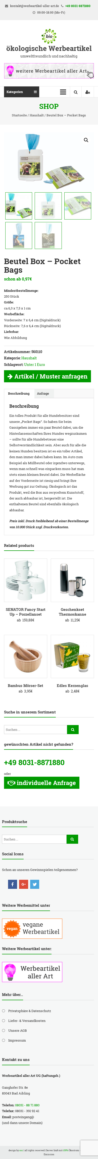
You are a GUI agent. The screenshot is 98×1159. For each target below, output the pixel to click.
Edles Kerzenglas (72, 685)
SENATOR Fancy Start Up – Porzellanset (25, 612)
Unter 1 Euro (34, 364)
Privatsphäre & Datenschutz (29, 1011)
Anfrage (43, 393)
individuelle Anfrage (46, 783)
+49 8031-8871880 (77, 6)
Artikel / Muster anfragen (51, 376)
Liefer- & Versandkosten (26, 1020)
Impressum (17, 1040)
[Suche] (73, 729)
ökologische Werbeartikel (49, 48)
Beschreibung (18, 393)
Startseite (19, 115)
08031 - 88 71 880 (27, 1105)
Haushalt (37, 115)
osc (21, 1150)
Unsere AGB (17, 1030)
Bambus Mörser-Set (25, 685)
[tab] (18, 393)
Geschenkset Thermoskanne (72, 612)
